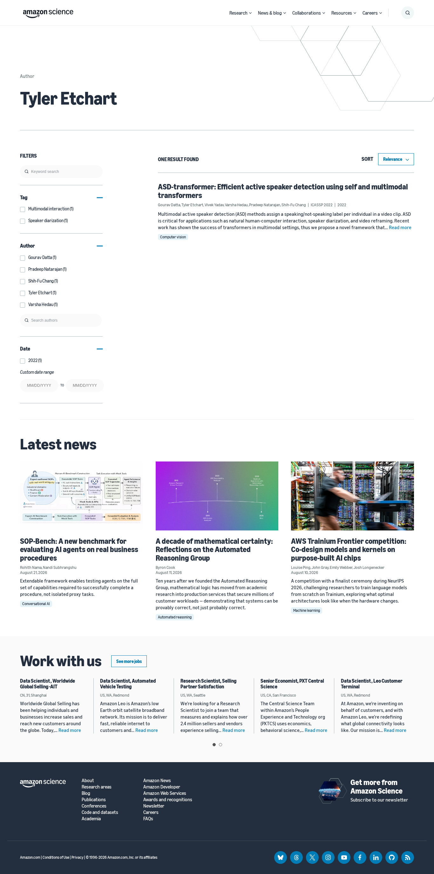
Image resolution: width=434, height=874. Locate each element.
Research (238, 13)
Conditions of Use (56, 857)
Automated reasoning (175, 617)
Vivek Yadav (214, 204)
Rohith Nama (31, 567)
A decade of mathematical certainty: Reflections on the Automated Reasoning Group (214, 549)
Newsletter (153, 805)
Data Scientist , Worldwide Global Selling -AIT (47, 684)
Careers (370, 13)
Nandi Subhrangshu (60, 567)
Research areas (97, 786)
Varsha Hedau (236, 204)
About (88, 780)
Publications (94, 799)
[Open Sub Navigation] (250, 12)
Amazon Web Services (164, 793)
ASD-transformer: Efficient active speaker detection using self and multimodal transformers (283, 190)
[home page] (48, 11)
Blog (86, 793)
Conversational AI (36, 603)
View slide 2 (220, 744)
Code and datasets (100, 812)
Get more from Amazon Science (376, 786)
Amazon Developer (161, 786)
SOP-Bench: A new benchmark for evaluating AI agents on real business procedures (79, 549)
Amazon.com (30, 857)
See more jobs (129, 661)
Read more (400, 227)
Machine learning (306, 610)
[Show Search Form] (407, 12)
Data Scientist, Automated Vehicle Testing (128, 684)
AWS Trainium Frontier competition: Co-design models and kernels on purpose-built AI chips (348, 549)
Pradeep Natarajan (264, 204)
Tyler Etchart (192, 204)
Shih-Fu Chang (293, 204)
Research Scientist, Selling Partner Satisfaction (208, 684)
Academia (91, 818)
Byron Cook (165, 567)
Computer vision (173, 237)
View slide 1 (214, 744)
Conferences (94, 805)
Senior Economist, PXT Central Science (292, 684)
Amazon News (157, 780)
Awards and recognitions (167, 799)
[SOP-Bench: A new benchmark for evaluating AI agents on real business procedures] (81, 495)
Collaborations (306, 13)
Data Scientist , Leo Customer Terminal (372, 684)
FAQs (148, 818)
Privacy (77, 857)
